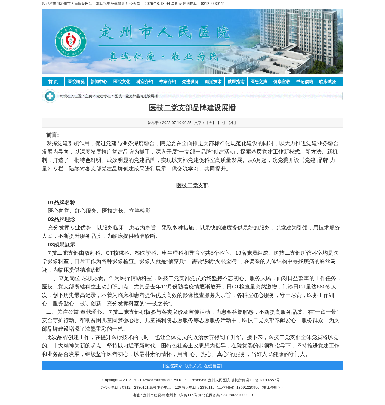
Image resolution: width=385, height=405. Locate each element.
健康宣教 (281, 81)
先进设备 (190, 81)
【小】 (232, 123)
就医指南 (236, 81)
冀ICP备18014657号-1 (264, 380)
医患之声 (259, 81)
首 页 (53, 81)
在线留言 (212, 365)
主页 (88, 96)
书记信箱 (304, 81)
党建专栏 (103, 96)
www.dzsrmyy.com (157, 380)
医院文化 (121, 81)
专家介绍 (167, 81)
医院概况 (76, 81)
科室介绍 (144, 81)
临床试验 (327, 81)
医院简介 (173, 365)
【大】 (210, 123)
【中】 (221, 123)
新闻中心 (99, 81)
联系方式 (193, 365)
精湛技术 (213, 81)
